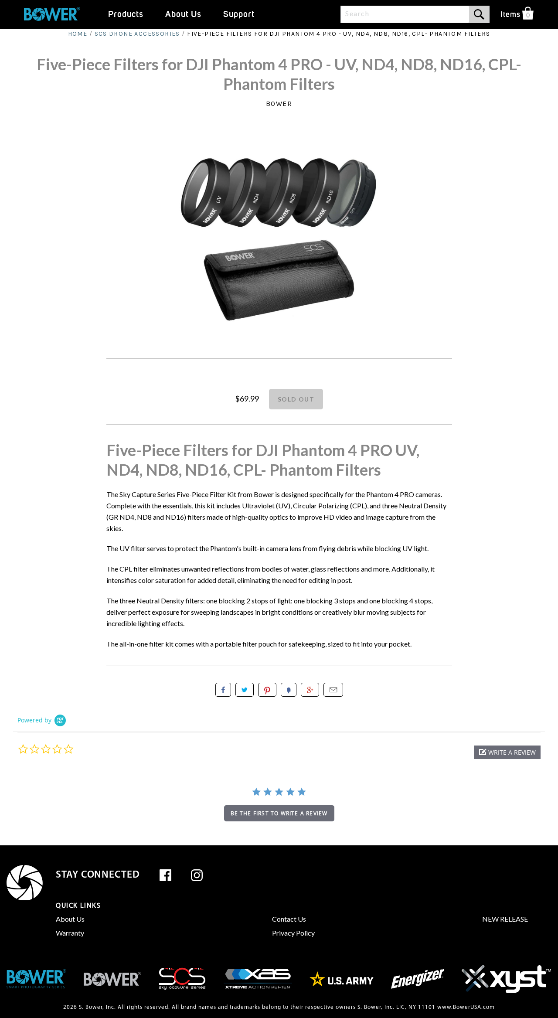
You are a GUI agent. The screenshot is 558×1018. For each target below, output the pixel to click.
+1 (310, 690)
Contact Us (289, 919)
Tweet (244, 690)
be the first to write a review (279, 813)
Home (78, 33)
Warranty (70, 933)
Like (223, 690)
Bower (279, 103)
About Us (70, 919)
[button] (507, 752)
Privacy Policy (293, 933)
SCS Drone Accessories (137, 33)
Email (333, 690)
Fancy (288, 690)
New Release (505, 919)
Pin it (267, 690)
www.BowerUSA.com (466, 1007)
